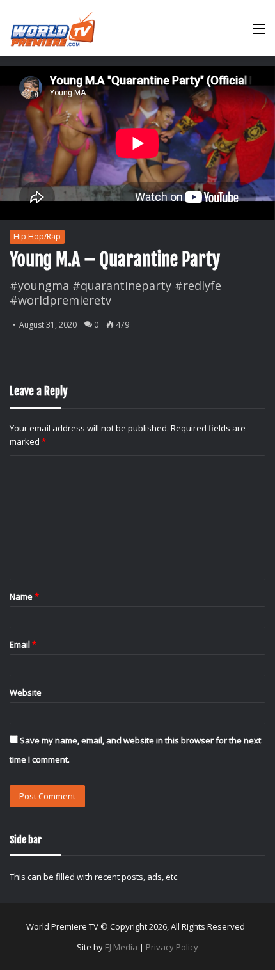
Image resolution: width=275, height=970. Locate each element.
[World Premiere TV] (53, 28)
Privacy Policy (172, 947)
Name (24, 596)
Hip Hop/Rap (37, 236)
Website (26, 692)
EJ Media (121, 947)
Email (23, 644)
